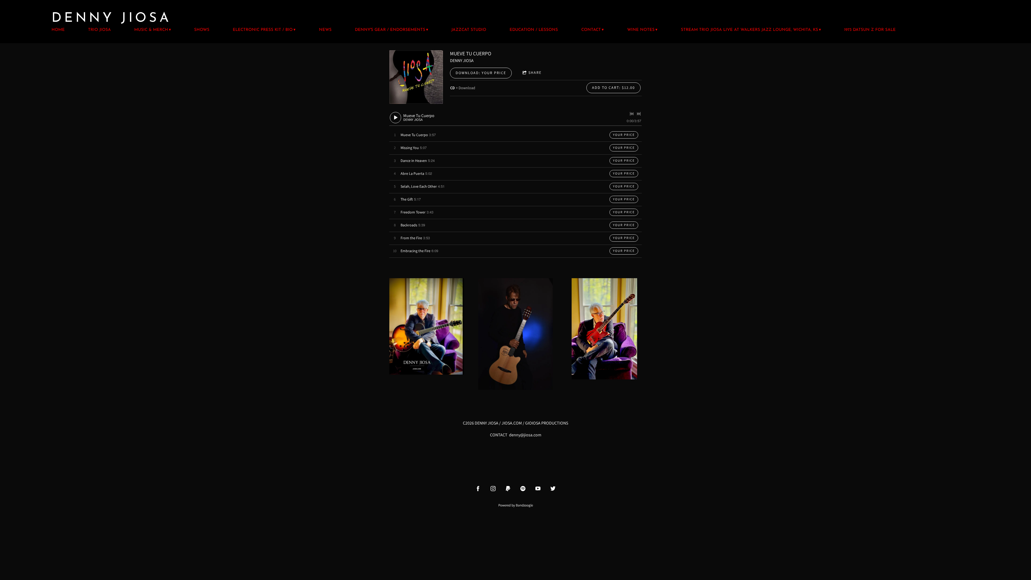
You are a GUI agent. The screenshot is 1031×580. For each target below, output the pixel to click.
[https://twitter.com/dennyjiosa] (553, 488)
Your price (624, 135)
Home (58, 30)
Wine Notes (641, 30)
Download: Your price (481, 72)
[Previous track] (631, 113)
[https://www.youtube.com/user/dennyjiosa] (537, 488)
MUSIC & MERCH (151, 30)
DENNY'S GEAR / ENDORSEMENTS (390, 30)
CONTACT (591, 30)
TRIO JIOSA (99, 30)
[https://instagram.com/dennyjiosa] (493, 488)
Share (535, 72)
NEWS (325, 30)
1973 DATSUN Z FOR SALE (870, 30)
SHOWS (201, 30)
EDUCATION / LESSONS (534, 30)
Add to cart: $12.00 (613, 87)
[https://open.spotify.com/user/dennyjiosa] (522, 488)
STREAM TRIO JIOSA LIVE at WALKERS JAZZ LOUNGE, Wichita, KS (749, 30)
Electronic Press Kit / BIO (263, 30)
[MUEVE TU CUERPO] (416, 77)
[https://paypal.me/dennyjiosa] (508, 488)
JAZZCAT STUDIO (468, 30)
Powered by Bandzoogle (515, 505)
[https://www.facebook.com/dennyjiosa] (478, 488)
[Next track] (638, 113)
